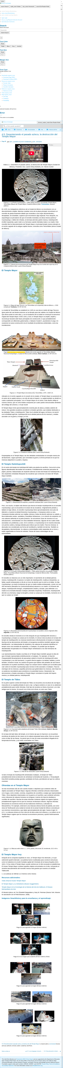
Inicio (9, 129)
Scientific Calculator (8, 87)
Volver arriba (5, 1051)
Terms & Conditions (54, 1064)
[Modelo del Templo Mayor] (44, 1016)
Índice (51, 145)
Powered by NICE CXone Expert (24, 1059)
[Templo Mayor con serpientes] (21, 996)
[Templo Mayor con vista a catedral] (42, 996)
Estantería (19, 129)
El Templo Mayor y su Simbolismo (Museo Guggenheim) (20, 884)
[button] (5, 98)
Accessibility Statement (8, 1065)
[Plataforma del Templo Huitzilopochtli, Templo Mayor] (41, 909)
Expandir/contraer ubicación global (60, 129)
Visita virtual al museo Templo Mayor (14, 881)
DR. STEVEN (37, 142)
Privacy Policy (45, 1064)
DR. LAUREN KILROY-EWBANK (20, 142)
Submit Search (5, 32)
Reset (2, 43)
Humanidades (31, 129)
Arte (42, 129)
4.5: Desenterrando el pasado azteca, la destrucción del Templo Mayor (20, 1044)
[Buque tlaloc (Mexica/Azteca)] (31, 920)
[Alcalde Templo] (41, 967)
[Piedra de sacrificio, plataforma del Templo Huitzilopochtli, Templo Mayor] (31, 978)
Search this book (4, 27)
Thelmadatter (45, 204)
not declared (52, 1044)
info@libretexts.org (37, 1065)
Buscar (4, 126)
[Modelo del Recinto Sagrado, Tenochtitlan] (31, 1028)
